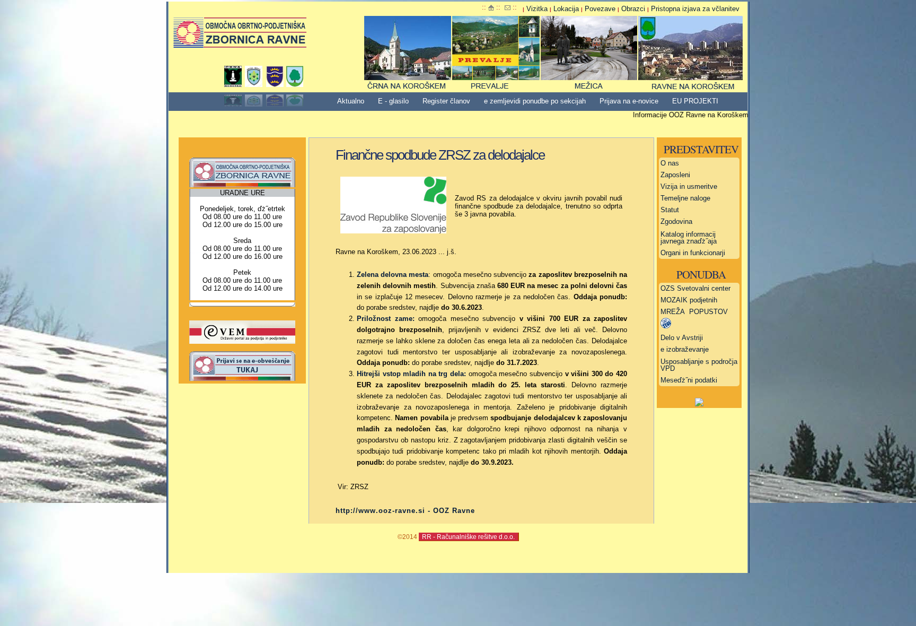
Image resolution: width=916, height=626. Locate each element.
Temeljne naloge (685, 198)
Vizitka (537, 9)
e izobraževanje (684, 349)
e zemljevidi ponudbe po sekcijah (535, 101)
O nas (669, 163)
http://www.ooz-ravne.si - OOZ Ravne (405, 511)
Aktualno (350, 101)
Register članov (446, 101)
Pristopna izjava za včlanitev (695, 9)
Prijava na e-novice (629, 101)
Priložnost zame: (386, 319)
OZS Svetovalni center (695, 288)
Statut (669, 210)
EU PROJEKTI (695, 101)
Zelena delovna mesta (392, 275)
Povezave (600, 9)
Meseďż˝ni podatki (688, 380)
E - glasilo (393, 101)
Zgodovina (676, 221)
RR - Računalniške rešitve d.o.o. (468, 536)
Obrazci (633, 9)
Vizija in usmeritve (688, 186)
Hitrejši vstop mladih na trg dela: (411, 374)
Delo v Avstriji (681, 338)
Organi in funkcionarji (692, 253)
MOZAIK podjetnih (688, 300)
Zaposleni (675, 175)
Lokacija (566, 9)
